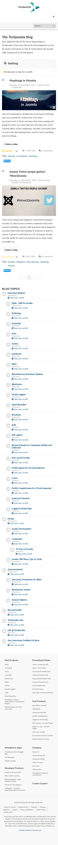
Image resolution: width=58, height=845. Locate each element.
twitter (12, 265)
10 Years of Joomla (24, 549)
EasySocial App (10, 761)
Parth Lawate (43, 85)
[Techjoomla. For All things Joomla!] (29, 7)
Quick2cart (17, 353)
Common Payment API (13, 772)
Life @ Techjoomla (16, 630)
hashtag (33, 156)
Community (17, 87)
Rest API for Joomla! (39, 705)
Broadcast (16, 414)
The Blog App (9, 757)
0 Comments (47, 150)
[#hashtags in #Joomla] (29, 100)
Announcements (15, 569)
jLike (14, 424)
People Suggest (10, 689)
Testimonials (36, 769)
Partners (34, 807)
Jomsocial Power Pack (40, 675)
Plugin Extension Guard (40, 739)
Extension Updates (16, 293)
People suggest (19, 394)
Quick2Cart (9, 678)
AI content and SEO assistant (42, 735)
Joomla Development (21, 182)
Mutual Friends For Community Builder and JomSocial (32, 446)
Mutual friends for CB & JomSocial (13, 708)
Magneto (21, 261)
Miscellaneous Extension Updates (27, 374)
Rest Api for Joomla (21, 457)
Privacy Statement (26, 810)
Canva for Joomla (38, 732)
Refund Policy (23, 807)
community (22, 156)
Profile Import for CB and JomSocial (28, 467)
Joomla (11, 518)
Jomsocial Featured (20, 498)
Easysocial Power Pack (40, 682)
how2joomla (33, 261)
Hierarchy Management (13, 785)
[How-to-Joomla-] (29, 200)
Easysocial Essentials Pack (41, 678)
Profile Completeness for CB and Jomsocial (31, 488)
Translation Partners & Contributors (40, 774)
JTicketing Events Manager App (14, 753)
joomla (12, 156)
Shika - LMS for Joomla (22, 303)
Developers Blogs (38, 759)
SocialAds (16, 323)
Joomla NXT (7, 812)
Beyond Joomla (15, 610)
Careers (15, 810)
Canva (15, 478)
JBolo (14, 364)
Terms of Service (10, 807)
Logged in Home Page (22, 508)
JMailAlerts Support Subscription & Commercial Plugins (14, 701)
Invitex (15, 343)
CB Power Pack (37, 689)
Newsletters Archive (21, 589)
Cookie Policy (41, 810)
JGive (14, 333)
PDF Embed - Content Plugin (42, 723)
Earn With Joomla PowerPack (42, 692)
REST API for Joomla (12, 776)
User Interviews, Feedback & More (23, 640)
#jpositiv (6, 810)
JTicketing (16, 313)
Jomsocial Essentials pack (41, 671)
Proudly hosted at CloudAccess (30, 830)
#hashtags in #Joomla (23, 80)
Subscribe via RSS (16, 298)
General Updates (19, 599)
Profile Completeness (39, 716)
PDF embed (17, 435)
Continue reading (11, 144)
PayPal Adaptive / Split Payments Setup (13, 780)
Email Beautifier (19, 404)
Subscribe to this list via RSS (19, 71)
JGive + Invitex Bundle (40, 664)
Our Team (35, 766)
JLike (6, 692)
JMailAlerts (17, 384)
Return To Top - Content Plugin (41, 727)
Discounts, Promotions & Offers (26, 579)
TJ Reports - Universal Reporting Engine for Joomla (15, 789)
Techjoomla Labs (15, 620)
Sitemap (43, 807)
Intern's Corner (37, 762)
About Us (35, 752)
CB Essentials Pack (39, 685)
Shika (7, 664)
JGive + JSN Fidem (39, 668)
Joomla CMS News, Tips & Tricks (27, 559)
